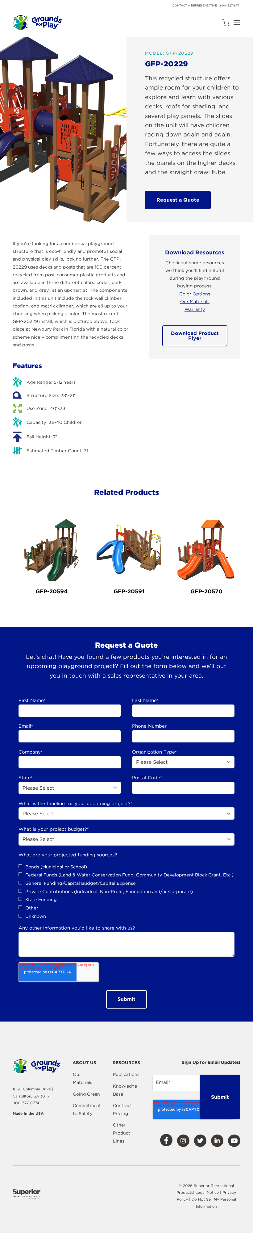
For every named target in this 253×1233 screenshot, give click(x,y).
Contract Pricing (122, 1109)
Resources (126, 1062)
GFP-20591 (129, 591)
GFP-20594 (51, 591)
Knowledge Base (125, 1090)
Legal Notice (207, 1192)
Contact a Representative (194, 5)
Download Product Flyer (195, 335)
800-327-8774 (230, 5)
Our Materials (194, 301)
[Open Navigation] (237, 22)
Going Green (86, 1094)
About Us (84, 1062)
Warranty (195, 309)
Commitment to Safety (87, 1109)
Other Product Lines (121, 1132)
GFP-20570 (206, 591)
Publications (126, 1074)
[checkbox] (126, 891)
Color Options (194, 293)
